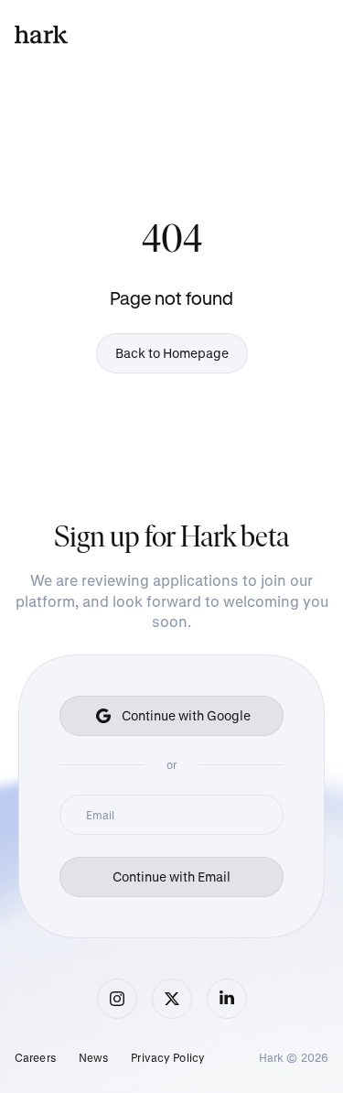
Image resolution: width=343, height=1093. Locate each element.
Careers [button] (36, 1058)
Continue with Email (171, 876)
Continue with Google (186, 715)
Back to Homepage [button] (172, 353)
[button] (117, 999)
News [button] (94, 1058)
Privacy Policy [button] (168, 1058)
